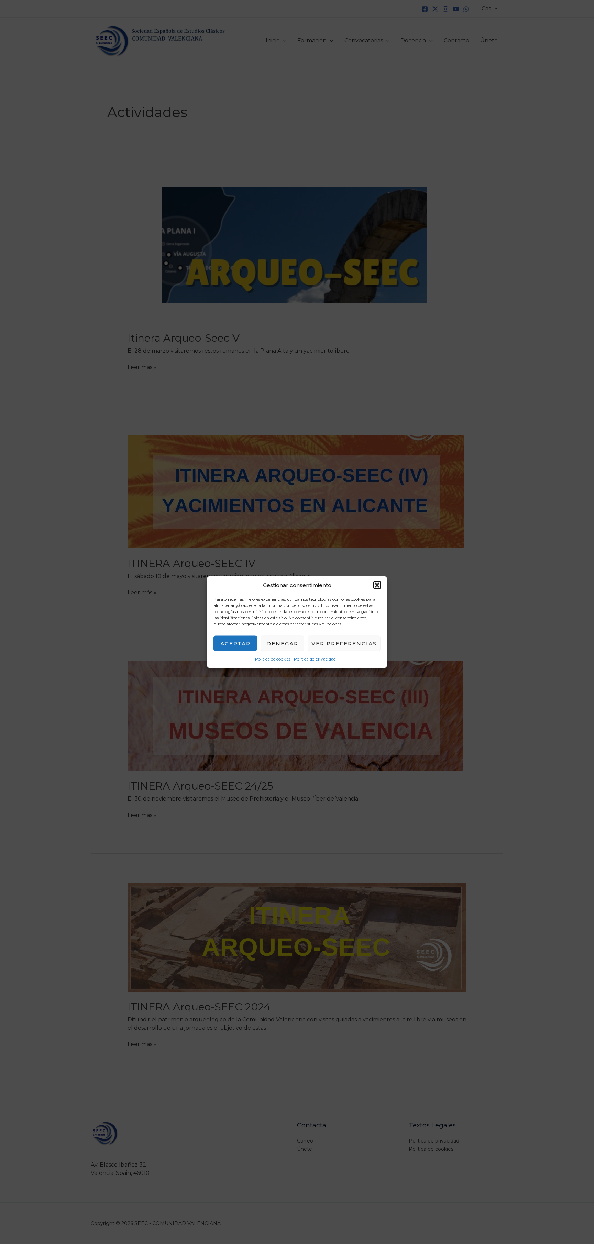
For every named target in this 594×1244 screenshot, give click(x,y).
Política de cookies (272, 659)
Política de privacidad (315, 659)
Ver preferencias (344, 643)
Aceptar (235, 643)
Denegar (282, 643)
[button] (377, 585)
